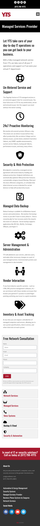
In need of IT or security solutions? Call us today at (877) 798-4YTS (20, 453)
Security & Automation (13, 435)
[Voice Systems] (5, 411)
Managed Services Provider (12, 494)
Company (6, 367)
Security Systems (9, 491)
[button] (38, 14)
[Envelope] (21, 2)
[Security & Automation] (5, 431)
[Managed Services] (5, 401)
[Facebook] (15, 2)
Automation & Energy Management (15, 488)
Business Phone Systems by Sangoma (16, 497)
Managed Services (11, 405)
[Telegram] (24, 2)
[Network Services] (5, 391)
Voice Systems (9, 415)
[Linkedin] (18, 2)
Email (5, 352)
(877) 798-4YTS (20, 6)
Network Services (11, 395)
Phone (5, 359)
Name (5, 344)
